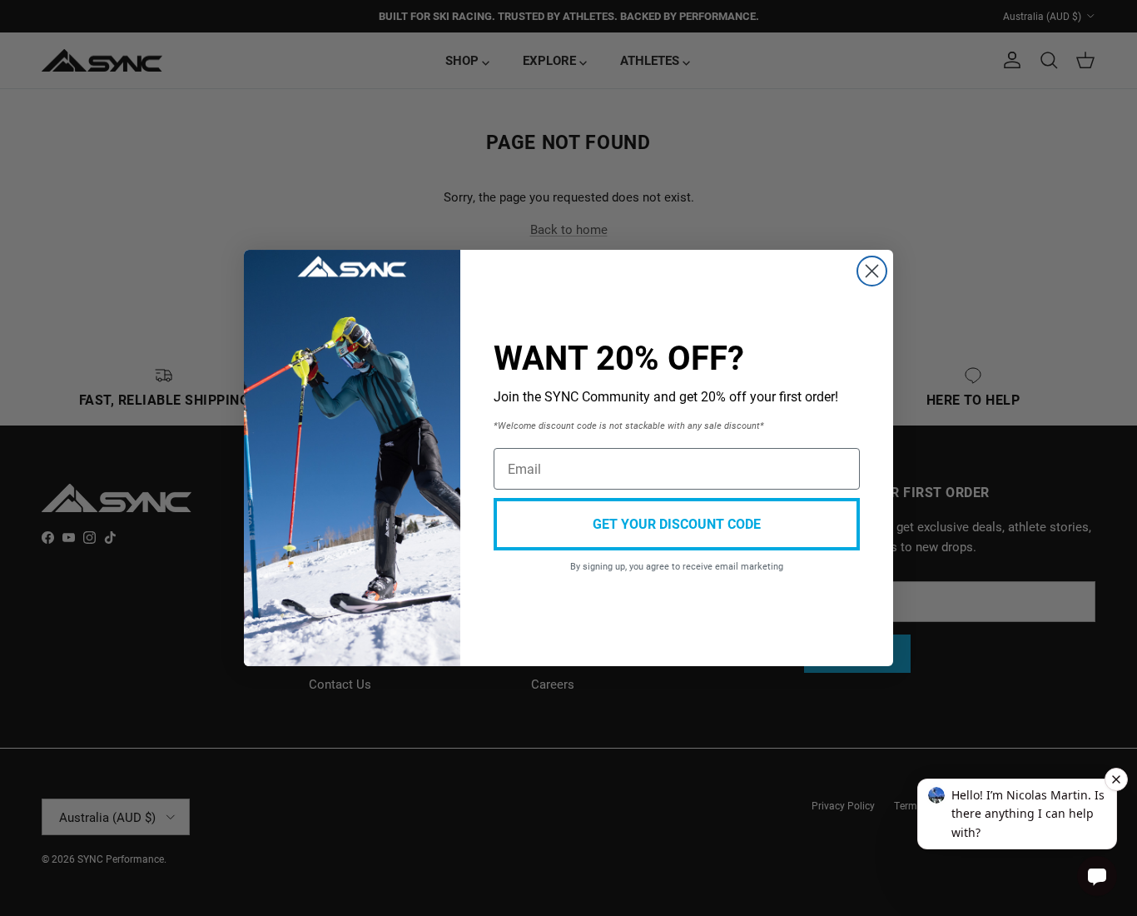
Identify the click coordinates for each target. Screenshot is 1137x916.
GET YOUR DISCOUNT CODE (677, 523)
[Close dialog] (871, 271)
